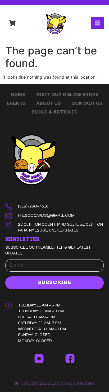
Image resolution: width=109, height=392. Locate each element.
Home (18, 95)
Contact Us (87, 103)
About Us (48, 103)
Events (16, 103)
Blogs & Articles (54, 112)
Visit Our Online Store (67, 95)
